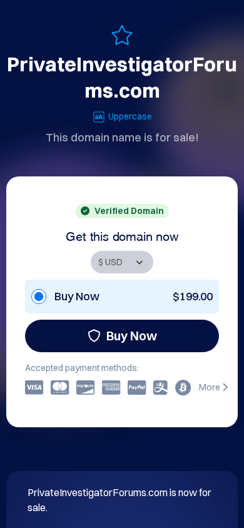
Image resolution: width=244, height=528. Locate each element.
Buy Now (131, 335)
